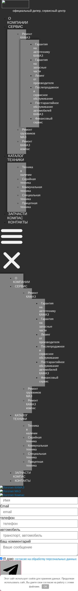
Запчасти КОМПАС (17, 216)
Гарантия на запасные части (40, 65)
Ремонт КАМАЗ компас (26, 145)
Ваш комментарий (15, 541)
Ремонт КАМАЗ (26, 35)
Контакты (18, 222)
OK (45, 586)
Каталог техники (15, 158)
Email (4, 506)
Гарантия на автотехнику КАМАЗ (41, 50)
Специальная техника (30, 197)
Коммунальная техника (31, 189)
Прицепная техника (28, 205)
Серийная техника (28, 181)
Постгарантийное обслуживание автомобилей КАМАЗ (46, 108)
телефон (7, 518)
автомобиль (10, 529)
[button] (11, 248)
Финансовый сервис (42, 120)
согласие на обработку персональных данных (46, 559)
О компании (17, 20)
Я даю (40, 559)
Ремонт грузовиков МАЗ (27, 133)
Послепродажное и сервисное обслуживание (46, 93)
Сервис (15, 27)
